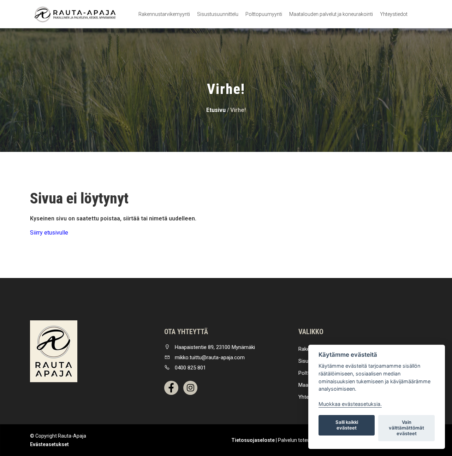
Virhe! (238, 110)
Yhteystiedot (394, 14)
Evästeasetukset (49, 444)
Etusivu (216, 110)
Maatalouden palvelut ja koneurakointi (331, 14)
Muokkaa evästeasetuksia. (350, 404)
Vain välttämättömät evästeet (406, 427)
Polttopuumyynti (263, 14)
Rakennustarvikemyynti (164, 14)
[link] (53, 351)
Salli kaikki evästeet (346, 425)
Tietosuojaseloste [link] (253, 440)
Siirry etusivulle (49, 232)
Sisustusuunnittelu (217, 14)
